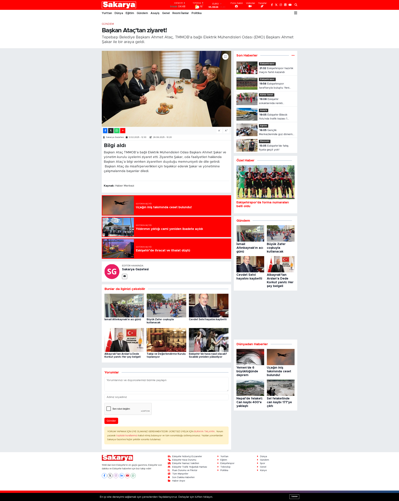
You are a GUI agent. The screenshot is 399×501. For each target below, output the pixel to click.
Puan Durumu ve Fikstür (184, 470)
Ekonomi (264, 141)
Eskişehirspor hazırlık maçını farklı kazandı (276, 70)
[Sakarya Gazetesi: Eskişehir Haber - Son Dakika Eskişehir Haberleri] (119, 5)
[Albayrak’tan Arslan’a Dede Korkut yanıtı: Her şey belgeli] (124, 339)
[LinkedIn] (121, 475)
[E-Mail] (124, 276)
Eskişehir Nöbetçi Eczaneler (187, 456)
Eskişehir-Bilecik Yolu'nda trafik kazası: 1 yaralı (273, 117)
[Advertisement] (265, 315)
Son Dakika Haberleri (183, 477)
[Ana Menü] (295, 13)
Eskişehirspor (267, 64)
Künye (263, 470)
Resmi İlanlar (180, 13)
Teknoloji (225, 467)
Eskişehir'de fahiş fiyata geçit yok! (273, 147)
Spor (262, 463)
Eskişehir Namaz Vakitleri (185, 463)
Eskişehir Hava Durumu (184, 460)
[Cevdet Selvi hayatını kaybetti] (208, 305)
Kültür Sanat (266, 95)
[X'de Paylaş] (110, 130)
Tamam (294, 496)
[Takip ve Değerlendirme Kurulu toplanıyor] (166, 339)
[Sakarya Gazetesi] (111, 271)
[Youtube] (127, 475)
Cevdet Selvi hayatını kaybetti (208, 319)
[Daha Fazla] (122, 130)
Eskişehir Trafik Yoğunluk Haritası (189, 467)
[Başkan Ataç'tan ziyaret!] (166, 89)
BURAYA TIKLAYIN (204, 431)
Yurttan (107, 13)
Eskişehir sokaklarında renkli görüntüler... (270, 101)
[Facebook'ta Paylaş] (105, 130)
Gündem (142, 13)
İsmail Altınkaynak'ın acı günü (122, 319)
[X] (110, 475)
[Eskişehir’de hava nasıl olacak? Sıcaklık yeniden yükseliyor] (208, 339)
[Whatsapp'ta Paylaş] (117, 130)
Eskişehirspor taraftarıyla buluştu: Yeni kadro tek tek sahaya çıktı (275, 86)
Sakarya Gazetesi (115, 137)
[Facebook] (104, 475)
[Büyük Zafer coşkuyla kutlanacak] (166, 305)
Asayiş (155, 13)
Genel (166, 13)
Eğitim (130, 13)
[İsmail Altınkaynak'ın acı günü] (124, 305)
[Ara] (296, 5)
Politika (197, 13)
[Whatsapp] (133, 475)
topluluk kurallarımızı (127, 435)
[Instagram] (115, 475)
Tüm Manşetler (180, 474)
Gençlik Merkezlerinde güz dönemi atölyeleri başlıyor (276, 132)
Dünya (119, 13)
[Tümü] (293, 55)
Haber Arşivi (178, 481)
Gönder (111, 420)
